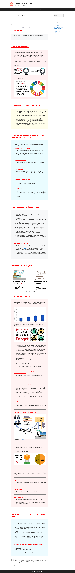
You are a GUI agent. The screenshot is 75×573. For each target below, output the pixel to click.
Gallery (44, 9)
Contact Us (30, 9)
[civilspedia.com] (11, 4)
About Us (16, 9)
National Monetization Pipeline (27, 562)
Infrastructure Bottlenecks (17, 560)
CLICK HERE (23, 439)
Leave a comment (16, 566)
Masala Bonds (19, 404)
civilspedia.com (24, 3)
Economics (14, 559)
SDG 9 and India (39, 563)
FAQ (35, 9)
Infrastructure (16, 23)
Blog (26, 9)
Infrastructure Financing (26, 560)
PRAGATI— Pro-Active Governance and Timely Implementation (26, 563)
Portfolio (39, 9)
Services (21, 9)
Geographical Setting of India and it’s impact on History (58, 28)
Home (11, 9)
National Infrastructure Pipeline (35, 561)
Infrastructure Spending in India (36, 560)
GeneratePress (43, 571)
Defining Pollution (57, 25)
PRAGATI (25, 248)
